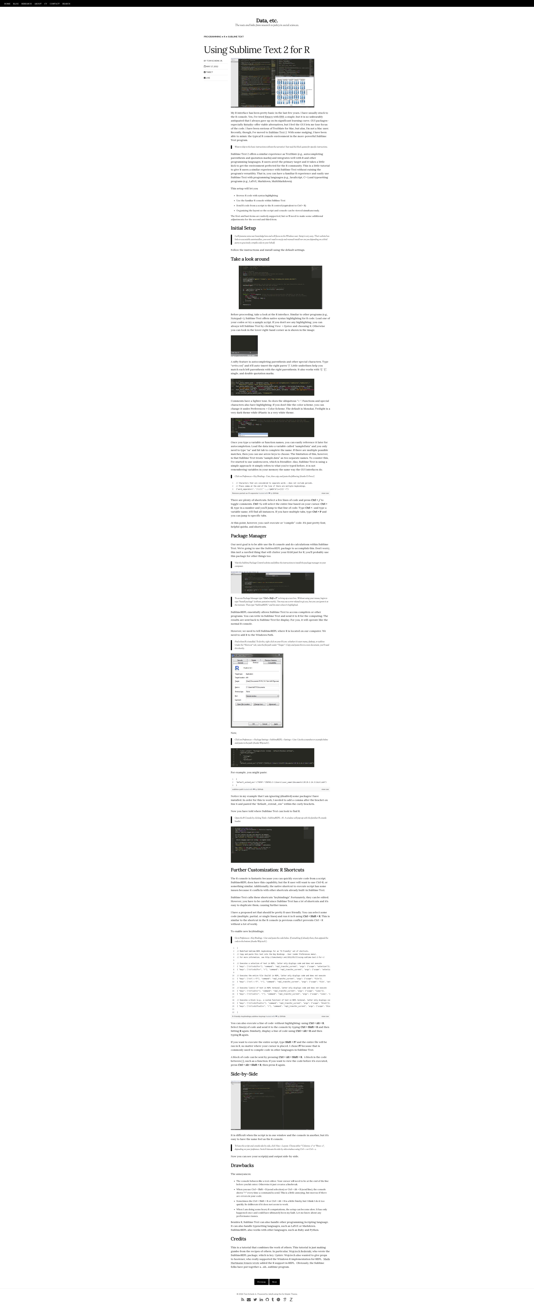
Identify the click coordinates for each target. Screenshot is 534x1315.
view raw (325, 493)
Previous (261, 1282)
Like (208, 78)
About (38, 4)
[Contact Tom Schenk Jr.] (249, 1300)
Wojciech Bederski (300, 1251)
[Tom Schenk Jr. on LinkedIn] (261, 1300)
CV (45, 4)
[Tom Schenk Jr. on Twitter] (255, 1300)
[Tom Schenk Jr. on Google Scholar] (285, 1300)
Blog (16, 4)
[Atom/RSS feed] (242, 1300)
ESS (281, 116)
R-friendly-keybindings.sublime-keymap (249, 1016)
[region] (280, 486)
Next (274, 1282)
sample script (263, 322)
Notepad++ (237, 318)
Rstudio (248, 124)
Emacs (268, 116)
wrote (255, 1263)
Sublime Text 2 (278, 132)
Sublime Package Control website (256, 563)
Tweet (209, 72)
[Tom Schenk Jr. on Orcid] (278, 1300)
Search (66, 4)
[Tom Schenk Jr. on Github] (267, 1300)
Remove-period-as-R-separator (245, 493)
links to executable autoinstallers (248, 239)
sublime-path (238, 789)
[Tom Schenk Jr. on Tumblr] (272, 1300)
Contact (55, 4)
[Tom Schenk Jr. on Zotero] (291, 1300)
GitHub (276, 493)
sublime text (236, 36)
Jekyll (270, 1294)
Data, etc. (267, 20)
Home (7, 4)
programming (212, 36)
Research (26, 4)
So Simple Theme (289, 1294)
